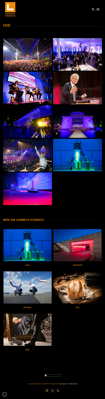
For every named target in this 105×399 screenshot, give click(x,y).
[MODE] (27, 330)
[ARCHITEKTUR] (77, 245)
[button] (4, 394)
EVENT (27, 265)
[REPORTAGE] (27, 287)
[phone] (58, 390)
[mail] (52, 390)
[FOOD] (77, 287)
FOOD (77, 308)
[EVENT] (27, 245)
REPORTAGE (27, 308)
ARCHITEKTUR (77, 265)
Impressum (63, 384)
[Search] (93, 9)
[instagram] (47, 390)
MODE (27, 350)
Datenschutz (73, 384)
